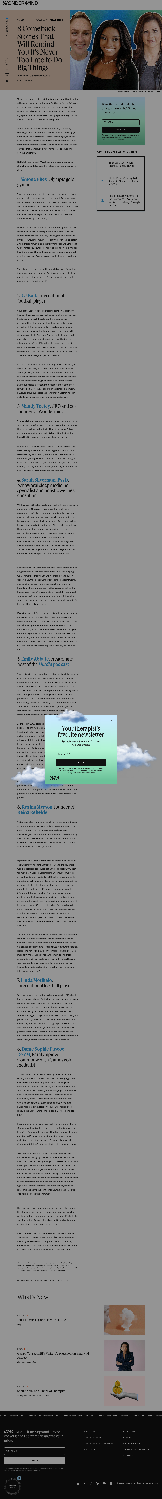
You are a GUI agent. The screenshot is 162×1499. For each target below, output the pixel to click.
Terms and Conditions (85, 773)
